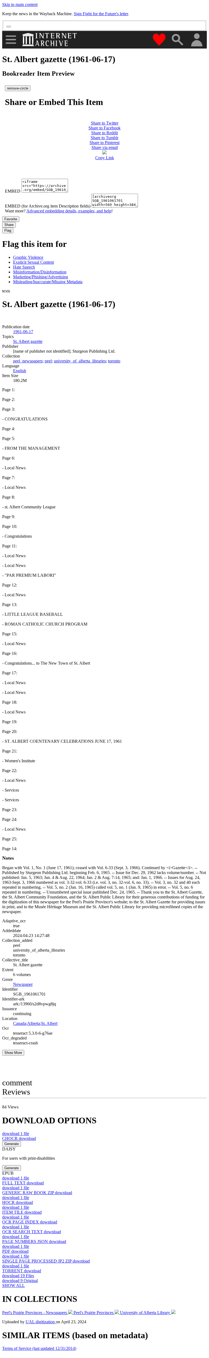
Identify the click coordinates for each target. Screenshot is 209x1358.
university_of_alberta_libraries (80, 361)
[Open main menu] (11, 39)
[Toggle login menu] (196, 40)
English (19, 370)
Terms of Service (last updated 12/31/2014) (39, 1348)
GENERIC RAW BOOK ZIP (37, 1192)
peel (48, 361)
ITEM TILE (22, 1212)
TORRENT (21, 1270)
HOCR (17, 1202)
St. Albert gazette (27, 341)
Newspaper (23, 984)
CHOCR (19, 1138)
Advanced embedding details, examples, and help (68, 211)
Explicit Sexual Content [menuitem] (33, 262)
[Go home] (50, 39)
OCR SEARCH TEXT (31, 1231)
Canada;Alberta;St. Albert (35, 1023)
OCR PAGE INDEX (29, 1222)
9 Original (20, 1280)
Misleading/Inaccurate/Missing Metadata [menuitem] (47, 281)
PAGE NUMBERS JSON (34, 1241)
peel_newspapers (27, 361)
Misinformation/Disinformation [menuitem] (39, 272)
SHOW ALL (13, 1285)
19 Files (18, 1275)
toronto (114, 361)
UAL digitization (41, 1321)
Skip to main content (20, 4)
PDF (15, 1251)
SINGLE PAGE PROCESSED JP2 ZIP (46, 1261)
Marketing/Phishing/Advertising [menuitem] (40, 277)
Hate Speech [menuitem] (24, 267)
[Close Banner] (9, 26)
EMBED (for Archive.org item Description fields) (47, 206)
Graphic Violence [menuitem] (28, 257)
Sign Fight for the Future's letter (101, 13)
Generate (11, 1144)
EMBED (12, 191)
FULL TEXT (23, 1183)
